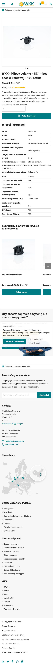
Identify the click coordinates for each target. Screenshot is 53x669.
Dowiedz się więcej (33, 343)
